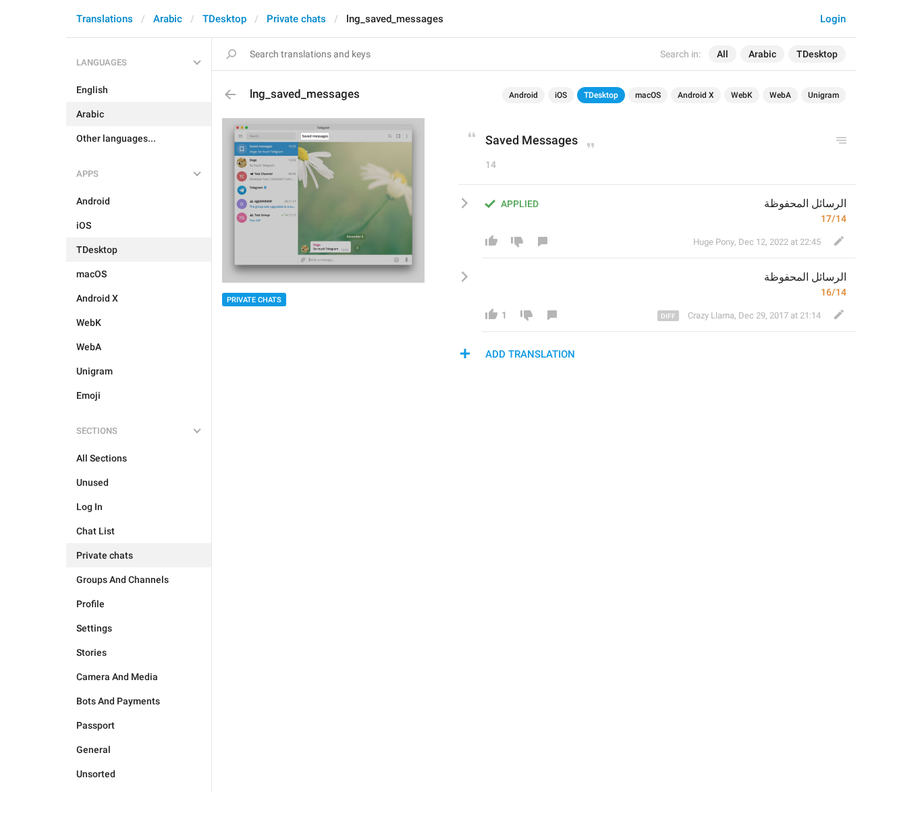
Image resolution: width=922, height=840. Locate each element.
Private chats (296, 19)
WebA (780, 95)
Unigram (823, 95)
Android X (696, 95)
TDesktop (224, 19)
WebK (742, 95)
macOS (648, 95)
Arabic (167, 19)
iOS (561, 95)
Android (523, 95)
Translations (104, 19)
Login (833, 19)
